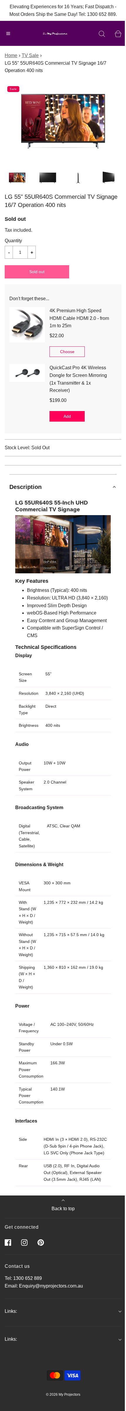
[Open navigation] (8, 33)
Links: (11, 1311)
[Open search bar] (102, 33)
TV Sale (30, 55)
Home (11, 55)
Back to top (63, 1208)
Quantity (13, 240)
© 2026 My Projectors (63, 1394)
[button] (17, 178)
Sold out (37, 271)
